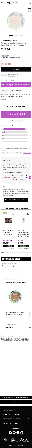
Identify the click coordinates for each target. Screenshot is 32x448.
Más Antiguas (17, 153)
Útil (27, 178)
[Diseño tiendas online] (24, 440)
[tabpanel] (16, 20)
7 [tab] (26, 252)
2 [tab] (16, 35)
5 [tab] (18, 252)
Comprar (8, 246)
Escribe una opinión (16, 121)
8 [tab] (29, 252)
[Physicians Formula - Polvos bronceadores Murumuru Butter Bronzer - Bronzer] (6, 64)
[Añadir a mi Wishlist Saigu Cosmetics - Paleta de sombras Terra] (8, 214)
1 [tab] (11, 35)
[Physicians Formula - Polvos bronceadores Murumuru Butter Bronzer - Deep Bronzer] (9, 64)
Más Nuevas (27, 153)
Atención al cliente (11, 414)
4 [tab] (14, 252)
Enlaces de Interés (10, 423)
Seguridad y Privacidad (12, 419)
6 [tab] (22, 252)
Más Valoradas (6, 153)
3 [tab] (21, 35)
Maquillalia (8, 410)
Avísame (17, 69)
